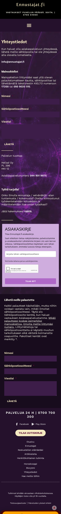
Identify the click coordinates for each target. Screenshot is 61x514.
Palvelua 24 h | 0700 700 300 (30, 415)
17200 (5, 86)
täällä (27, 211)
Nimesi (6, 96)
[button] (29, 25)
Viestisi (6, 121)
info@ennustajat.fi (12, 61)
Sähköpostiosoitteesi (15, 108)
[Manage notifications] (54, 508)
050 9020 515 (22, 86)
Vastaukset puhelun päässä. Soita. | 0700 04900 (30, 13)
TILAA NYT (30, 281)
